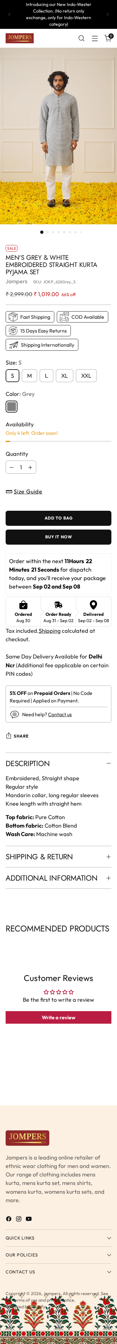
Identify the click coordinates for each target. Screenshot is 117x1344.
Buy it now (58, 536)
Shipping (50, 630)
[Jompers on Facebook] (9, 1220)
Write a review (59, 1017)
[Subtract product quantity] (11, 467)
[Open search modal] (81, 38)
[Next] (108, 14)
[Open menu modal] (94, 38)
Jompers (16, 281)
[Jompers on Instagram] (19, 1220)
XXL (86, 375)
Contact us (60, 714)
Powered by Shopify (25, 1306)
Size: (14, 362)
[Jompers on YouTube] (29, 1220)
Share (21, 736)
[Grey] (11, 407)
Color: (20, 393)
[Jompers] (20, 38)
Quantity (17, 453)
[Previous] (9, 14)
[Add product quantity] (30, 467)
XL (64, 375)
